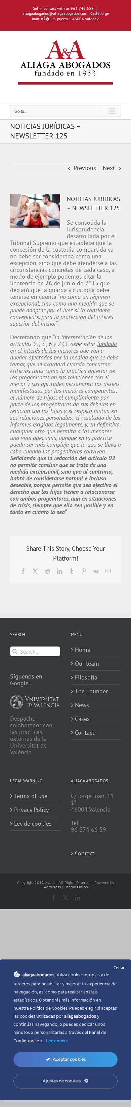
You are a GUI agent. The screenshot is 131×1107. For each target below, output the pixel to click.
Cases (82, 719)
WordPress (52, 886)
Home (82, 649)
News (82, 705)
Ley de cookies (33, 823)
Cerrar (119, 968)
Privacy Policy (31, 809)
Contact (84, 732)
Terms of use (30, 796)
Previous (85, 168)
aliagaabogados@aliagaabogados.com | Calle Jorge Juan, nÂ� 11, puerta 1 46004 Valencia (66, 16)
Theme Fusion (76, 886)
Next (109, 168)
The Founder (91, 691)
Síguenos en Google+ (26, 679)
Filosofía (86, 677)
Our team (87, 663)
